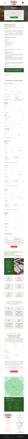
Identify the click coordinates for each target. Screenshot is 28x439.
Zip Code (19, 123)
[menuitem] (5, 437)
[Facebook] (16, 432)
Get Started (7, 74)
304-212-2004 (8, 421)
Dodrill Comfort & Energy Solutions (11, 32)
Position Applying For (7, 94)
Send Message (14, 246)
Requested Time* (17, 355)
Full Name (6, 84)
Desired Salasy (16, 94)
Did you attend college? (7, 116)
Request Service (14, 371)
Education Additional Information (8, 137)
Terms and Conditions (8, 431)
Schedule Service (14, 17)
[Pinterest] (23, 432)
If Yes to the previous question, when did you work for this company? (19, 99)
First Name (6, 345)
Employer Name (6, 143)
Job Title (12, 150)
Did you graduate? (7, 112)
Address (5, 89)
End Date (16, 156)
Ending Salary (19, 150)
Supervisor (6, 150)
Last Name (16, 345)
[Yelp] (18, 432)
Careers (8, 426)
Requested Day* (6, 355)
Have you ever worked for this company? (8, 99)
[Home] (13, 3)
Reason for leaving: (7, 182)
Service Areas (8, 428)
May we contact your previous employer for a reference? (11, 162)
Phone (15, 227)
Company (6, 227)
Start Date (6, 156)
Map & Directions (19, 418)
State (11, 123)
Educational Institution (7, 130)
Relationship (6, 220)
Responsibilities (6, 200)
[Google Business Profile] (21, 432)
